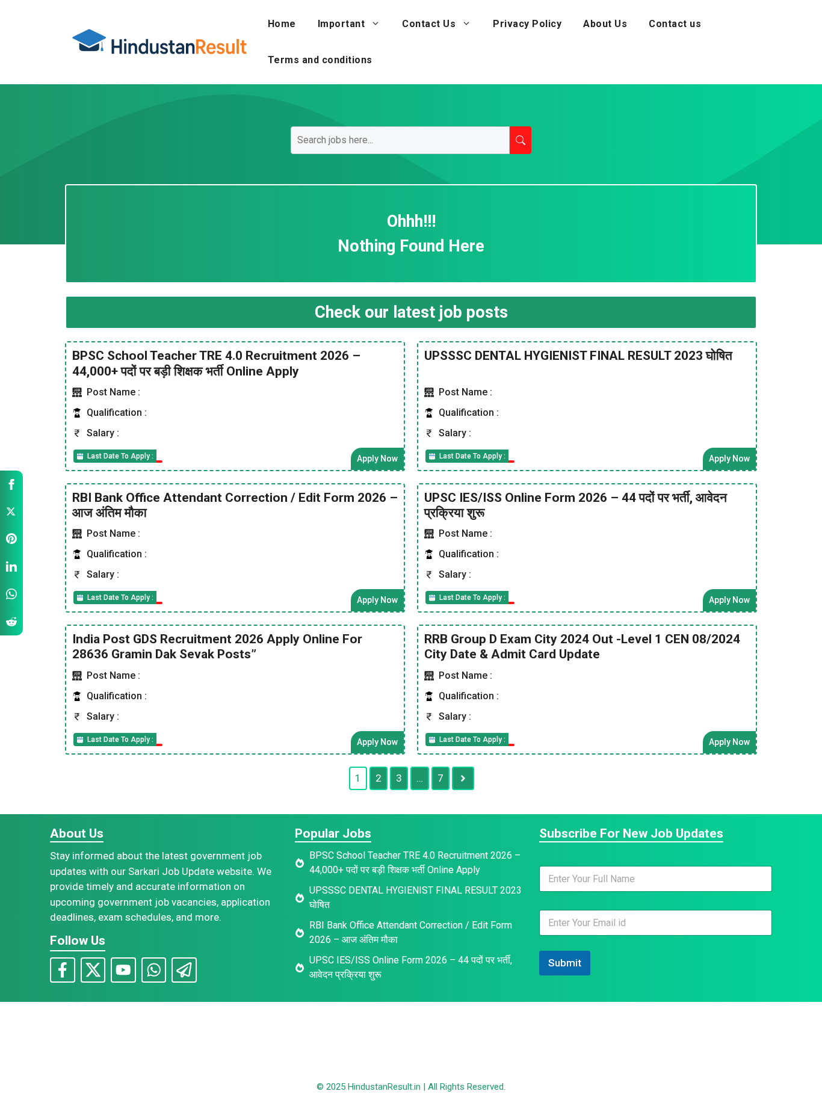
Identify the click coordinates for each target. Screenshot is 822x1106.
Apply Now (377, 458)
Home (282, 23)
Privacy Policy (527, 23)
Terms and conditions (320, 60)
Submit (564, 963)
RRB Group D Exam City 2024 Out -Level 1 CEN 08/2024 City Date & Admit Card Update (582, 646)
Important (341, 23)
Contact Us (429, 23)
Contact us (675, 23)
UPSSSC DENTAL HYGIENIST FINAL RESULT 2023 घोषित (578, 355)
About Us (605, 23)
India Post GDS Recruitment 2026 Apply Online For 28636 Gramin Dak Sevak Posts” (217, 646)
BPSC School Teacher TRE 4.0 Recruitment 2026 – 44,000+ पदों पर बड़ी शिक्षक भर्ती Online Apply (216, 363)
